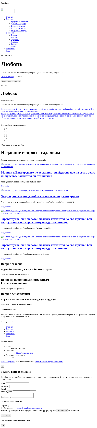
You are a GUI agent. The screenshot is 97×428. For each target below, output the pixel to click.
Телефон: (5, 386)
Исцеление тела (18, 26)
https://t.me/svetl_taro (24, 353)
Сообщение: (6, 397)
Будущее (14, 35)
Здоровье (15, 40)
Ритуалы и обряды (19, 30)
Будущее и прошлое (19, 21)
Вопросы (10, 33)
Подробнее (5, 186)
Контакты (10, 49)
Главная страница (7, 77)
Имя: (3, 384)
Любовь (14, 42)
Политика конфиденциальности (49, 362)
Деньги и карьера (18, 24)
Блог (8, 51)
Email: (3, 389)
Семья (13, 46)
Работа (14, 44)
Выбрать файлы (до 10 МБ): (13, 410)
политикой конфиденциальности (28, 408)
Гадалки (9, 19)
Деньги (14, 37)
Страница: (5, 405)
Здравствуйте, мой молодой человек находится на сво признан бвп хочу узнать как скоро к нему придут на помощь (46, 220)
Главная (9, 17)
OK (3, 426)
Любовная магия (18, 28)
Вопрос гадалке (8, 362)
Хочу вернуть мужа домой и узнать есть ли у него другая (40, 196)
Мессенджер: (6, 392)
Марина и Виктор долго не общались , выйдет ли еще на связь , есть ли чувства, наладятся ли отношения (48, 174)
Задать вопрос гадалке (11, 81)
